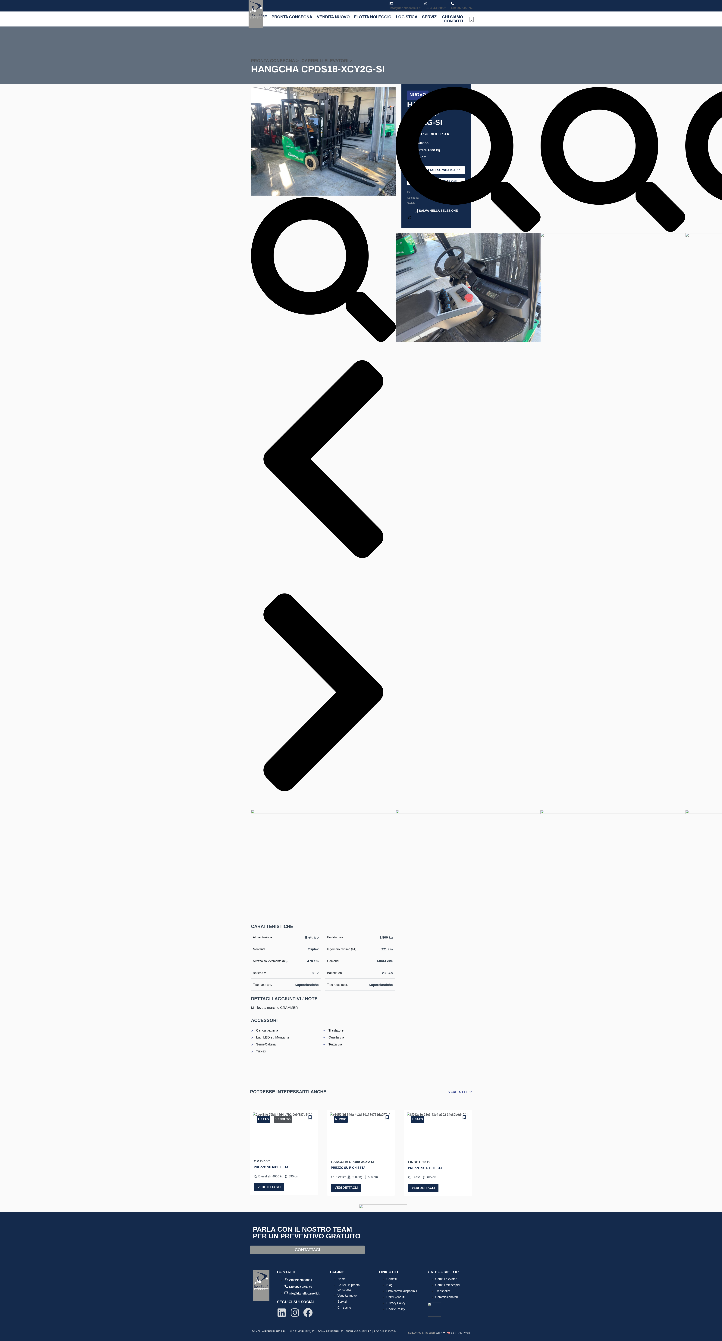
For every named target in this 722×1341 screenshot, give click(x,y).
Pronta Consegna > (275, 60)
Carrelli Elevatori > (326, 60)
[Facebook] (308, 1312)
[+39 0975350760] (452, 3)
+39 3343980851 (435, 8)
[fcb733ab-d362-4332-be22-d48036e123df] (323, 194)
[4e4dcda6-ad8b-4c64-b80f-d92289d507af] (613, 236)
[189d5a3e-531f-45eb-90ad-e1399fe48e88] (468, 340)
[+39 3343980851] (426, 3)
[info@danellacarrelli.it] (391, 3)
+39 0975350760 (462, 8)
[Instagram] (295, 1312)
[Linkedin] (281, 1312)
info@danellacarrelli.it (405, 8)
